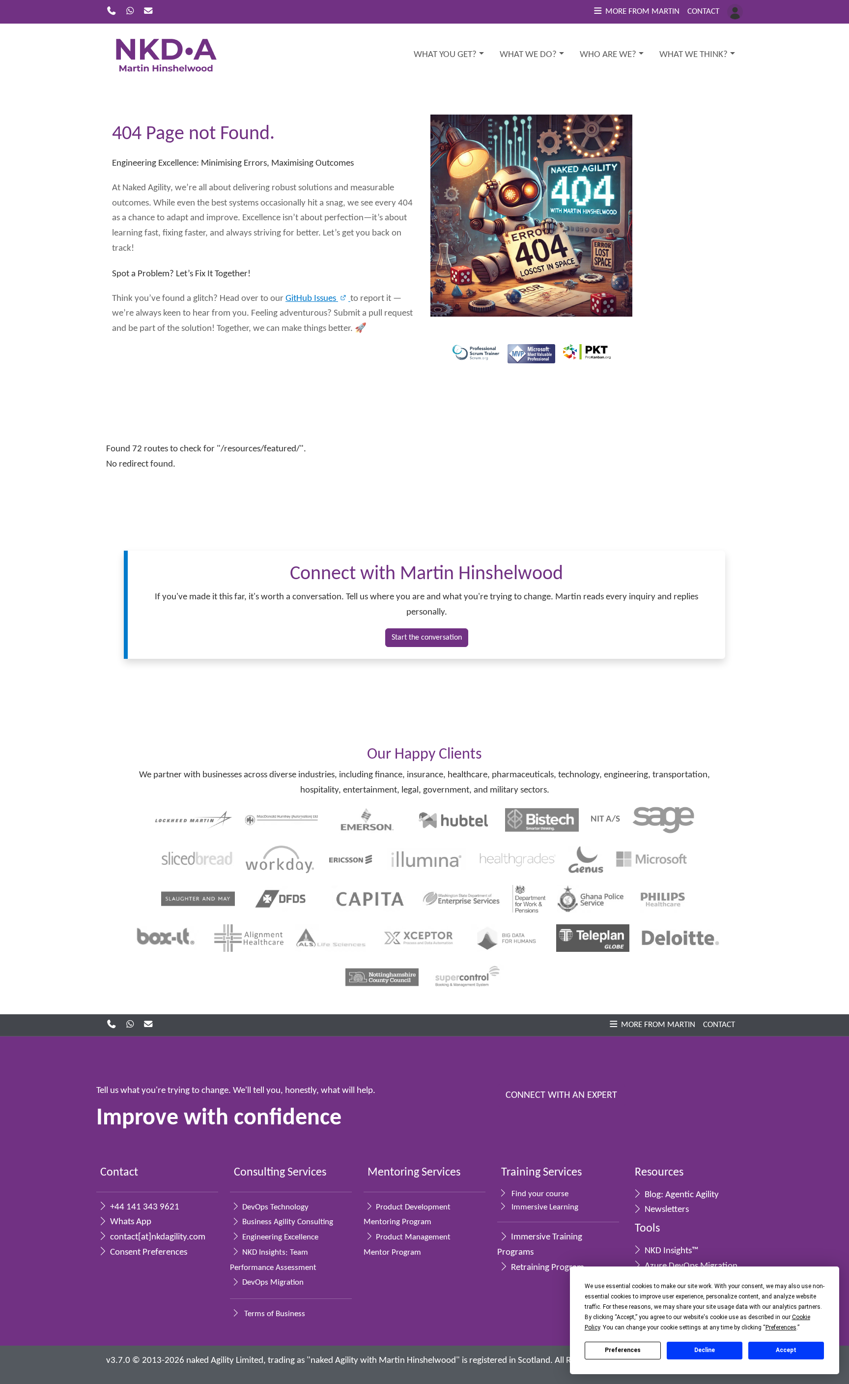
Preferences (623, 1350)
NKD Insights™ (670, 1251)
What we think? (693, 54)
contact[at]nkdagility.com (156, 1237)
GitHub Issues (311, 298)
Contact (703, 11)
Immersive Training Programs (539, 1245)
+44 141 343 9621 (143, 1207)
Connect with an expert (561, 1095)
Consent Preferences (147, 1252)
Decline (704, 1350)
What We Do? (528, 54)
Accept (786, 1350)
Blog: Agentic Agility (681, 1195)
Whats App (129, 1222)
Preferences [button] (780, 1327)
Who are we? (608, 54)
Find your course (538, 1194)
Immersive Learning (543, 1207)
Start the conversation (427, 638)
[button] (636, 12)
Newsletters (666, 1209)
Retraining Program (546, 1267)
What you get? (445, 54)
